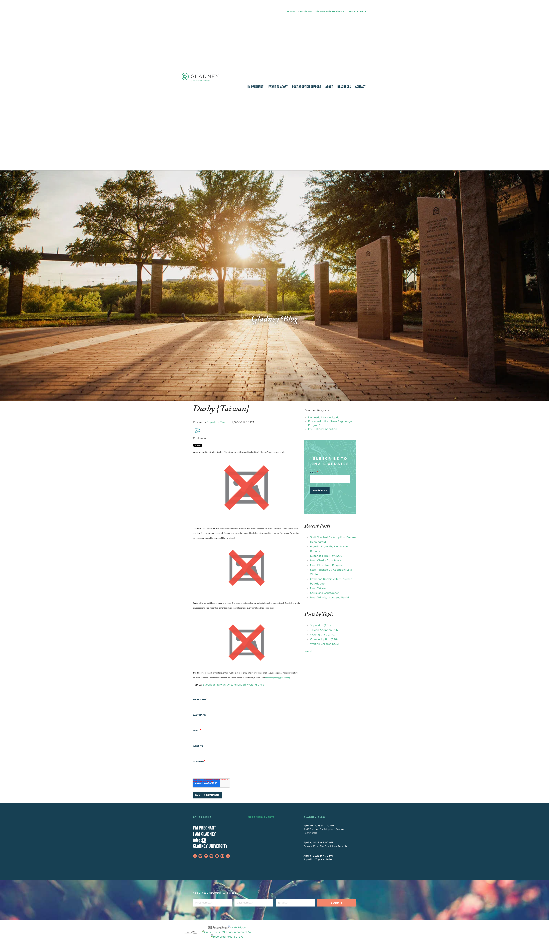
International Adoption (322, 428)
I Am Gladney (305, 11)
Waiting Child (255, 684)
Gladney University (210, 846)
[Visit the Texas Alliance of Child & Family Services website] (227, 932)
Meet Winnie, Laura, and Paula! (329, 597)
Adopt (199, 840)
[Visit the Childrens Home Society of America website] (187, 932)
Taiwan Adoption (325, 629)
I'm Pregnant (204, 828)
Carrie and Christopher (324, 592)
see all (308, 651)
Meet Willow (318, 588)
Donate (291, 11)
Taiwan (221, 684)
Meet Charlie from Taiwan (326, 560)
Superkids (209, 684)
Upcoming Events (261, 817)
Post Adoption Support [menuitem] (306, 86)
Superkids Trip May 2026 (326, 555)
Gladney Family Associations (330, 11)
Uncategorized (236, 684)
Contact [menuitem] (360, 86)
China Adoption (324, 639)
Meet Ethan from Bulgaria (326, 565)
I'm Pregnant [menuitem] (255, 86)
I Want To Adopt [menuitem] (278, 86)
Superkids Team (217, 422)
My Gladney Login (357, 11)
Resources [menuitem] (344, 86)
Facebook (210, 438)
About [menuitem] (329, 86)
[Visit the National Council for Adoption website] (194, 932)
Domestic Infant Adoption (324, 417)
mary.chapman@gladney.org (277, 678)
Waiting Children (324, 643)
